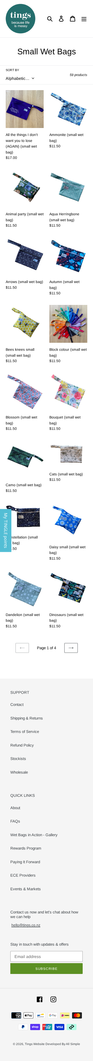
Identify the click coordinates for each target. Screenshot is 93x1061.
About (15, 808)
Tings (29, 1044)
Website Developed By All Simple (56, 1044)
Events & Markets (25, 889)
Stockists (18, 758)
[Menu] (84, 18)
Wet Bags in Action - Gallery (34, 835)
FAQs (15, 821)
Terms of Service (24, 731)
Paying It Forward (25, 862)
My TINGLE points (6, 530)
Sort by (12, 70)
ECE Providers (23, 875)
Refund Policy (22, 745)
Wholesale (19, 772)
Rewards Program (25, 848)
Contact (17, 704)
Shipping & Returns (26, 718)
